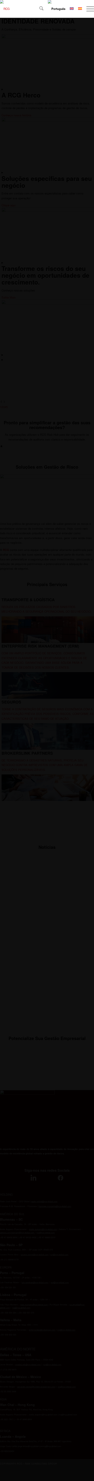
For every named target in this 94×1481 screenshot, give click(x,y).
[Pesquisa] (39, 9)
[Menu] (88, 9)
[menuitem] (39, 9)
